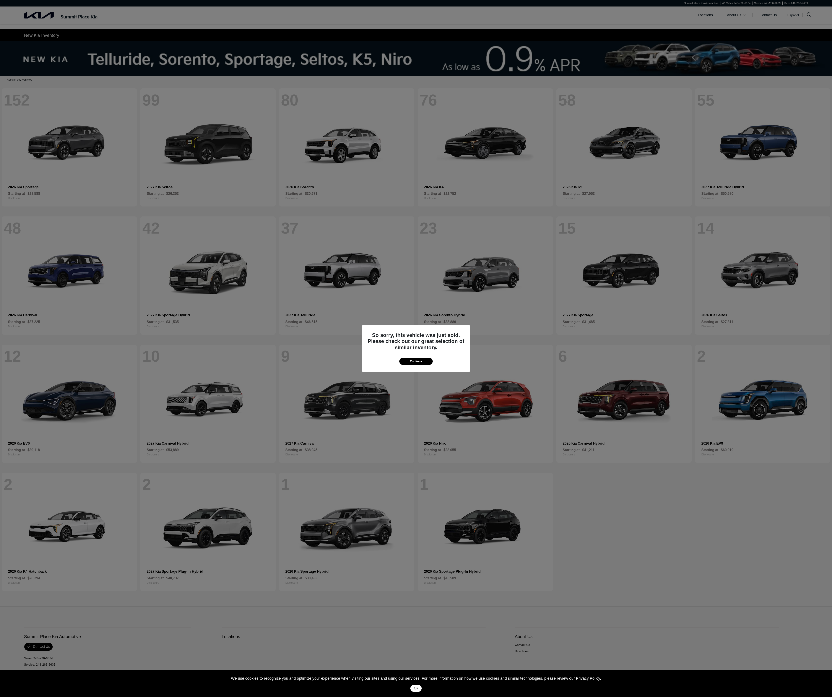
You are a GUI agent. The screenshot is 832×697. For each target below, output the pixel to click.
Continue (416, 361)
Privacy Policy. (588, 678)
